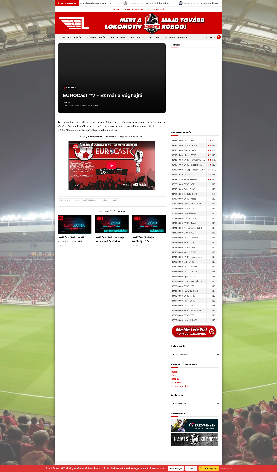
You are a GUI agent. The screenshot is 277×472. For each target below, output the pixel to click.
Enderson (176, 382)
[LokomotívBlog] (138, 23)
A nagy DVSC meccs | (135, 9)
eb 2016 (64, 200)
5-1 (209, 170)
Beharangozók (96, 37)
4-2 (209, 155)
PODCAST (71, 88)
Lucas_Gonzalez (179, 386)
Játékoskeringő (156, 9)
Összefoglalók (72, 37)
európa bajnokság (90, 200)
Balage (66, 102)
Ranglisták (118, 37)
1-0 (209, 140)
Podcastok (138, 37)
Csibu (174, 375)
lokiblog (105, 200)
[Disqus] (112, 292)
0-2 (209, 145)
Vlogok (154, 37)
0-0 (209, 150)
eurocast (75, 200)
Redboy (175, 379)
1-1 (209, 174)
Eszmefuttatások (176, 37)
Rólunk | (118, 9)
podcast (116, 200)
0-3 (209, 160)
